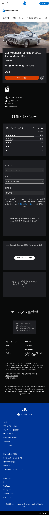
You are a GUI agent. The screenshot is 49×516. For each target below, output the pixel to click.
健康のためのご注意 (11, 376)
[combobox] (24, 170)
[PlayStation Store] (10, 10)
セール (21, 18)
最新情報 (6, 18)
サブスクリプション (34, 18)
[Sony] (44, 515)
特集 (14, 18)
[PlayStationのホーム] (24, 3)
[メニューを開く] (2, 3)
